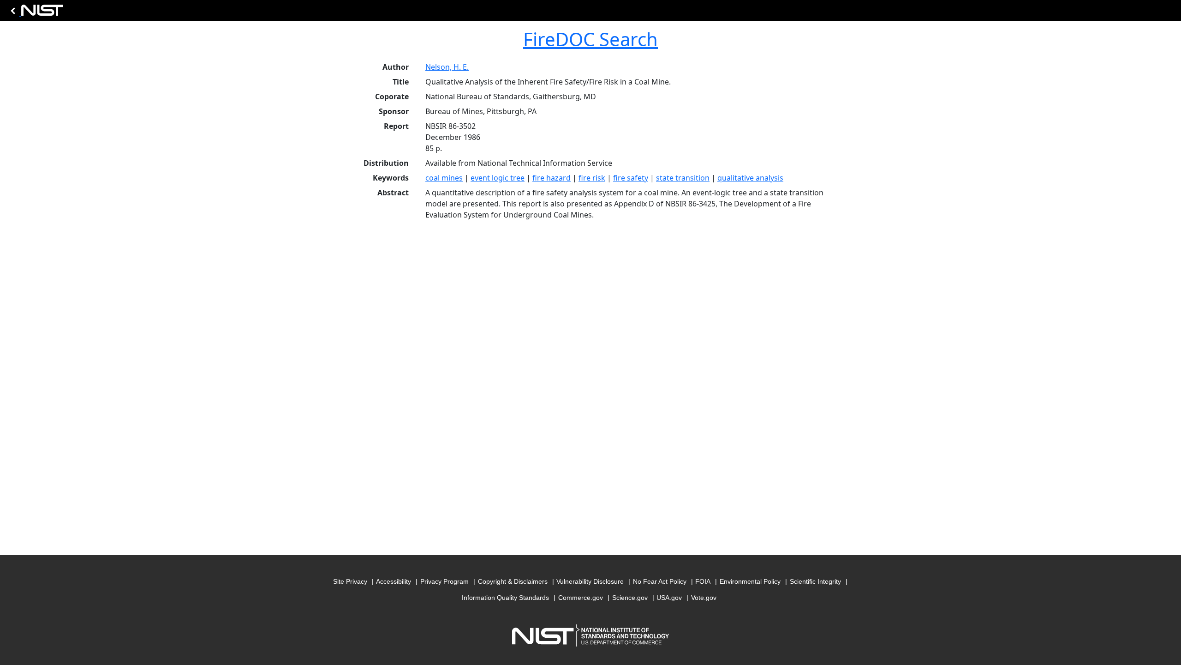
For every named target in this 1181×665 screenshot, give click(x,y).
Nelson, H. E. (447, 67)
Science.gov (630, 597)
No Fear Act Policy (659, 581)
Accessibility (393, 581)
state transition (683, 178)
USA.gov (669, 597)
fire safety (630, 178)
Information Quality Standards (505, 597)
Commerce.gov (580, 597)
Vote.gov (703, 597)
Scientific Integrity (815, 581)
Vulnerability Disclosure (590, 581)
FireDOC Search (590, 39)
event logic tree (498, 178)
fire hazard (551, 178)
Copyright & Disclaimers (513, 581)
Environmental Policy (750, 581)
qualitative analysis (750, 178)
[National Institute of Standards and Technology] (35, 13)
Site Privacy (350, 581)
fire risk (592, 178)
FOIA (702, 581)
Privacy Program (444, 581)
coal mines (444, 178)
